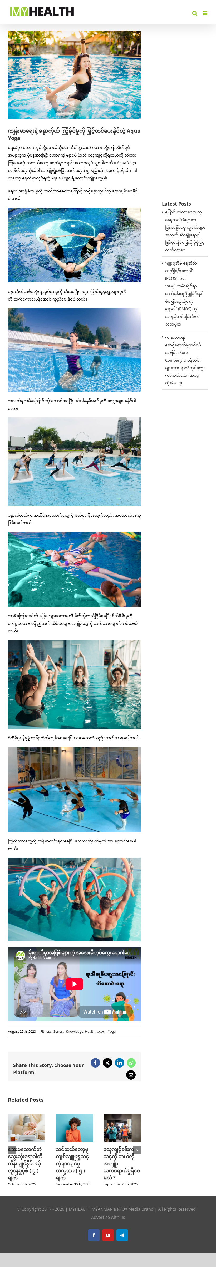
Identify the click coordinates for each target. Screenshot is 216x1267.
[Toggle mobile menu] (205, 13)
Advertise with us (108, 1224)
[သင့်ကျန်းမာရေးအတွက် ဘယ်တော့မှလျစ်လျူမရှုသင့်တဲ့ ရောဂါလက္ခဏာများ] (74, 1116)
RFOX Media (128, 1216)
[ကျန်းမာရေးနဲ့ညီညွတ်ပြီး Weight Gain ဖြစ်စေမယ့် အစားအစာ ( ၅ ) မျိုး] (122, 1116)
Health (90, 1031)
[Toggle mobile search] (194, 13)
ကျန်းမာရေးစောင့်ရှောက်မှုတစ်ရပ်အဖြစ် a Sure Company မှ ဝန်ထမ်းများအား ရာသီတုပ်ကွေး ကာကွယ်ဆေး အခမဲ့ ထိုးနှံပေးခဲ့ (185, 360)
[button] (12, 1154)
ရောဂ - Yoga (106, 1031)
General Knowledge (68, 1031)
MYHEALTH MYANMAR (90, 1216)
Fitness (45, 1031)
